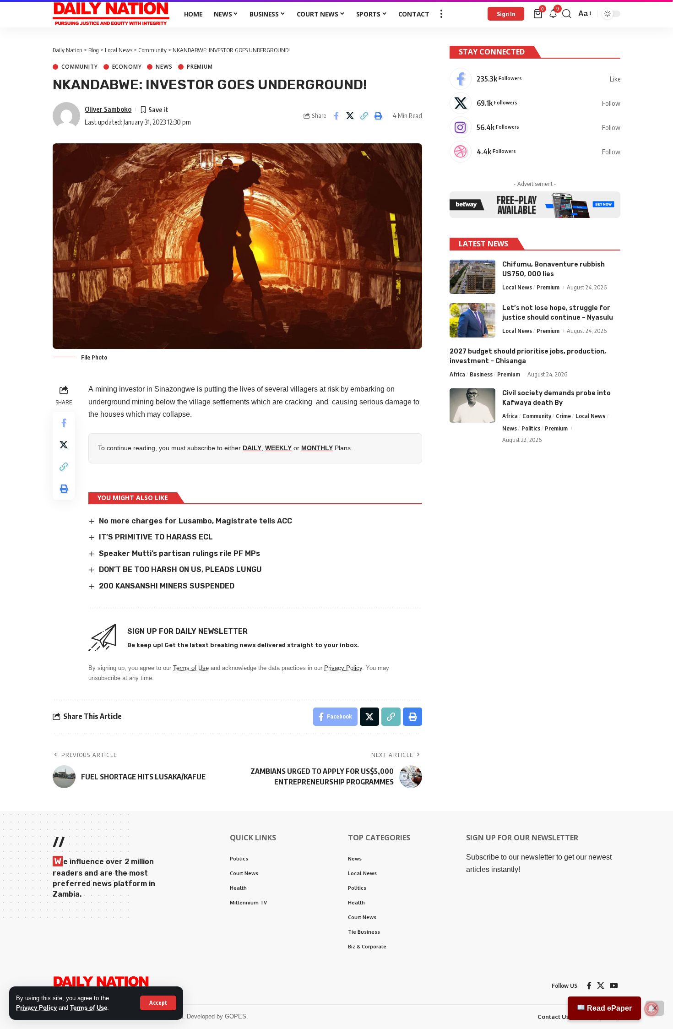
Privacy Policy (36, 1007)
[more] (441, 13)
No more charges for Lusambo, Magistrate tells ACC (195, 521)
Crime (563, 415)
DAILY (252, 448)
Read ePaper (608, 1008)
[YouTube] (614, 986)
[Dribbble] (535, 152)
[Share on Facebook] (336, 116)
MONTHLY (317, 448)
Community (79, 67)
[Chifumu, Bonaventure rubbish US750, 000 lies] (472, 277)
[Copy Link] (364, 116)
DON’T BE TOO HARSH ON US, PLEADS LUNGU (180, 569)
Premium (200, 67)
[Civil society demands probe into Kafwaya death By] (472, 405)
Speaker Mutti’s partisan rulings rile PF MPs (179, 553)
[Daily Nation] (111, 13)
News (164, 67)
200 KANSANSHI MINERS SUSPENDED (166, 586)
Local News (517, 287)
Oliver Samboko (108, 109)
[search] (566, 13)
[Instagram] (535, 127)
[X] (535, 103)
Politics (530, 428)
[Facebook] (535, 79)
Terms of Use (88, 1007)
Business (481, 374)
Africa (457, 374)
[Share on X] (350, 116)
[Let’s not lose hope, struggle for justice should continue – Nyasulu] (472, 320)
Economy (127, 67)
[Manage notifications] (651, 1009)
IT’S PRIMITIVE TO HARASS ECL (156, 537)
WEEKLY (278, 448)
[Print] (378, 116)
